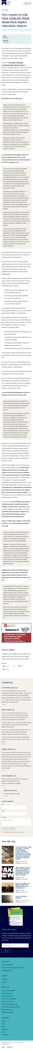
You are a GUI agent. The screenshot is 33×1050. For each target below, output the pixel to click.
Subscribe (6, 951)
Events (3, 1024)
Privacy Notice (10, 1047)
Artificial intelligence (7, 993)
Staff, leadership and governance (11, 1007)
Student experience (7, 1009)
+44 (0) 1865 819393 (7, 965)
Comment (4, 817)
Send (5, 828)
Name (3, 810)
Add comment (8, 801)
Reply (4, 704)
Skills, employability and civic (9, 1004)
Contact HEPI (5, 1035)
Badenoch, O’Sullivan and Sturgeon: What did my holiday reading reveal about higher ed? (22, 885)
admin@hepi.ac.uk (7, 970)
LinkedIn (4, 982)
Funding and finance (7, 996)
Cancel (11, 828)
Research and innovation (8, 1001)
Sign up (4, 1032)
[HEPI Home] (8, 3)
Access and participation (8, 990)
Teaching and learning (8, 1012)
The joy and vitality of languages (21, 896)
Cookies (3, 1047)
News (3, 1026)
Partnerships (5, 1029)
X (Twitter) (5, 979)
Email (3, 804)
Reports (4, 1021)
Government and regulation (9, 999)
